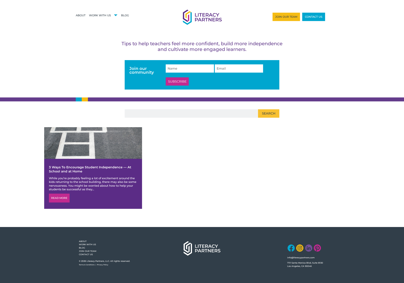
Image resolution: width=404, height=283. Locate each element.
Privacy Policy (102, 265)
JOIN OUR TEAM (286, 16)
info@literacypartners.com (301, 257)
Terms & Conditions (87, 265)
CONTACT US (313, 16)
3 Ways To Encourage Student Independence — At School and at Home (93, 168)
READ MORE (59, 197)
